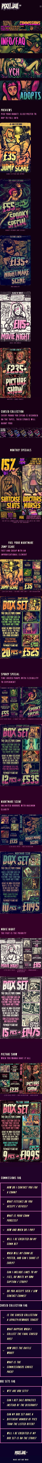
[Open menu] (40, 6)
